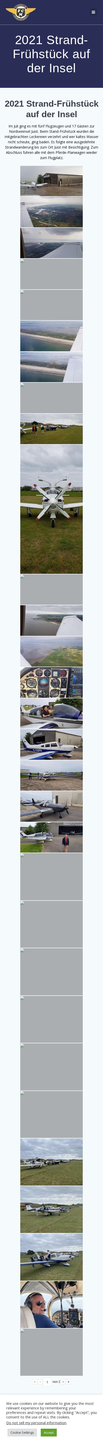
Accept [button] (49, 1432)
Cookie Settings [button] (22, 1432)
